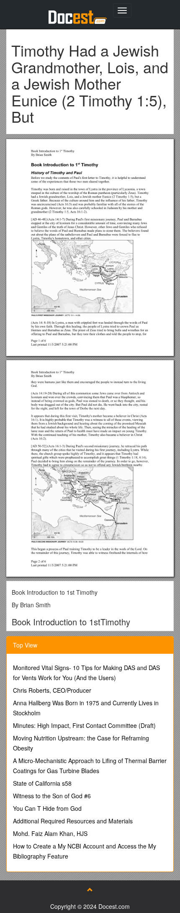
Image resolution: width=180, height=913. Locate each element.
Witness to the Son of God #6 (52, 796)
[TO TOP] (90, 889)
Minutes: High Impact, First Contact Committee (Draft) (84, 725)
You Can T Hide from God (47, 808)
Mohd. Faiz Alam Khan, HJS (50, 833)
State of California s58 (42, 783)
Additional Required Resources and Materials (73, 821)
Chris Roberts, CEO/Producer (52, 690)
